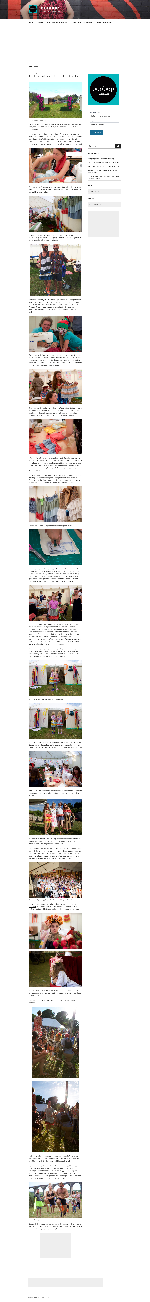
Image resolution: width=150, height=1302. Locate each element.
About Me (40, 22)
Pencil (70, 858)
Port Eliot (41, 1226)
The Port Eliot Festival (68, 127)
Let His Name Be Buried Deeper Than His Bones (103, 162)
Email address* (95, 112)
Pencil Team (59, 134)
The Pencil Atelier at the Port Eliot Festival (54, 76)
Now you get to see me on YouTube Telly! (101, 159)
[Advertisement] (75, 41)
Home (31, 22)
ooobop (50, 8)
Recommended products (105, 22)
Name (92, 121)
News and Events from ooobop (57, 22)
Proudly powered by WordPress (38, 1297)
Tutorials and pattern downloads (82, 22)
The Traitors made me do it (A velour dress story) (103, 166)
